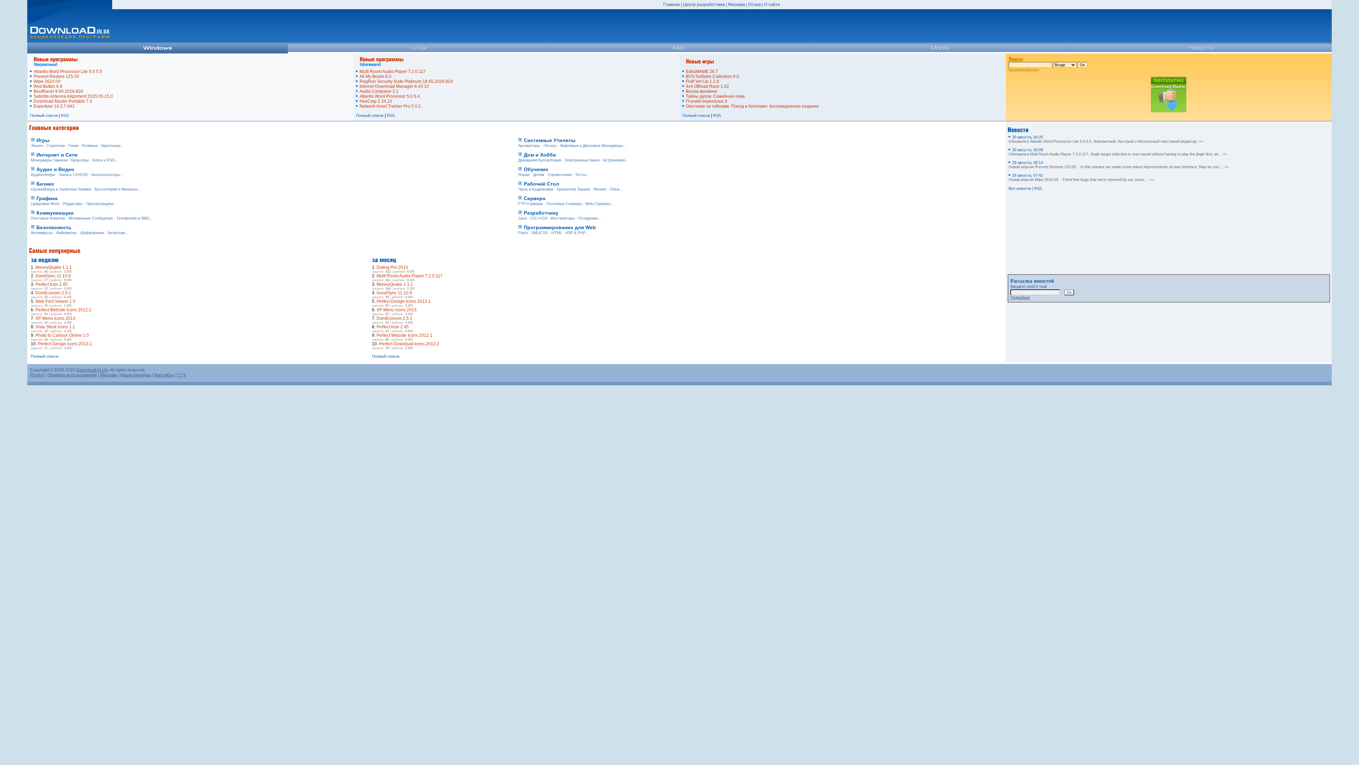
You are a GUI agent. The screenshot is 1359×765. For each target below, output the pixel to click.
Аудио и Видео (55, 169)
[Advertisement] (734, 298)
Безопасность (53, 227)
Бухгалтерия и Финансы (116, 189)
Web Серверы (597, 204)
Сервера (534, 198)
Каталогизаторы (105, 174)
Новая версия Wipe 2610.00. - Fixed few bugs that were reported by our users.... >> (1081, 177)
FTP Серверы (530, 204)
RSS (65, 115)
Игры (43, 140)
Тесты (580, 174)
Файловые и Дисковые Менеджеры (591, 145)
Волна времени (701, 91)
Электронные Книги (582, 160)
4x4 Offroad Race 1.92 (707, 86)
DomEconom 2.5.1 (53, 292)
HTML (556, 233)
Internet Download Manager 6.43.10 (394, 86)
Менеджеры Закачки (49, 160)
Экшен (37, 145)
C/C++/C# (538, 218)
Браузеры (80, 160)
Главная (671, 4)
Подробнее (1020, 297)
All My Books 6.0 (375, 76)
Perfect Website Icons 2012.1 (63, 309)
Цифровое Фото (45, 204)
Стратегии (55, 145)
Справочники (560, 174)
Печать (550, 145)
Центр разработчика (704, 4)
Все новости (1020, 188)
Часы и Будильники (535, 189)
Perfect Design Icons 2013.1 (65, 343)
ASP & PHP (575, 233)
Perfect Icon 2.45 (51, 284)
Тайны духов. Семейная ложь (715, 96)
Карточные (111, 145)
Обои (614, 189)
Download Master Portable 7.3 (63, 101)
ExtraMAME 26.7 (702, 71)
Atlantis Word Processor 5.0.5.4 (390, 96)
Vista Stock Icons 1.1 (55, 326)
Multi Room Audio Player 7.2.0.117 (393, 71)
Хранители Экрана (573, 189)
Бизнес (45, 184)
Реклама (736, 4)
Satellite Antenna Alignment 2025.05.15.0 (73, 96)
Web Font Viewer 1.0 (55, 301)
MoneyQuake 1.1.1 (53, 267)
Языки (523, 174)
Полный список (44, 115)
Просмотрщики (99, 204)
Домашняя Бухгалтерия (539, 160)
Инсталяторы (563, 218)
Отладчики (588, 218)
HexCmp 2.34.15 (376, 101)
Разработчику (541, 213)
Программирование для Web (560, 227)
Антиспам (116, 233)
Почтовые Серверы (564, 204)
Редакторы (72, 204)
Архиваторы (529, 145)
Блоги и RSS (103, 160)
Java (522, 218)
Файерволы (66, 233)
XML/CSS (539, 233)
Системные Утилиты (549, 140)
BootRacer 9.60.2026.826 (58, 91)
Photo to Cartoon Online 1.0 (62, 335)
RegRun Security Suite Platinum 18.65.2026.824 (406, 81)
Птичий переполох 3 (706, 101)
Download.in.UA (92, 370)
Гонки (73, 145)
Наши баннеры (135, 375)
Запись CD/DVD (73, 174)
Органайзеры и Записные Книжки (61, 189)
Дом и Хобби (540, 155)
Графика (47, 198)
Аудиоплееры (43, 174)
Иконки (600, 189)
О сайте (772, 4)
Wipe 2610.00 (47, 81)
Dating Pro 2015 (392, 267)
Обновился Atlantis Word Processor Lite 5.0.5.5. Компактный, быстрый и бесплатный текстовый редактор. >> (1106, 139)
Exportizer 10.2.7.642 (54, 106)
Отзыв (754, 4)
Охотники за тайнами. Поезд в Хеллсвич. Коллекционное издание (752, 106)
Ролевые (90, 145)
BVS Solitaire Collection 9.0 (712, 76)
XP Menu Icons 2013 (55, 318)
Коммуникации (55, 213)
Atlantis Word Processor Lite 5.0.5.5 (68, 71)
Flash (523, 233)
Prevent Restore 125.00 (56, 76)
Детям (538, 174)
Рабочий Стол (541, 184)
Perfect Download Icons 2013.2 (409, 343)
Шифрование (92, 233)
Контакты (163, 375)
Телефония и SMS (132, 218)
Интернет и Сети (57, 155)
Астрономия (614, 160)
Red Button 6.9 (48, 86)
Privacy (37, 375)
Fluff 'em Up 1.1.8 (702, 81)
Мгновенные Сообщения (91, 218)
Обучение (536, 169)
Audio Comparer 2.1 (379, 91)
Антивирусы (42, 233)
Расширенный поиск (1024, 69)
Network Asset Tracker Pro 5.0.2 (390, 106)
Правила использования (72, 375)
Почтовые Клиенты (48, 218)
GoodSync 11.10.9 (53, 275)
